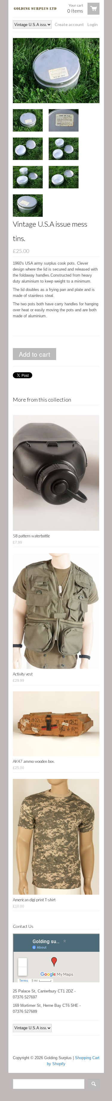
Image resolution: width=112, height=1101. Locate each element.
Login (93, 24)
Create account (69, 24)
